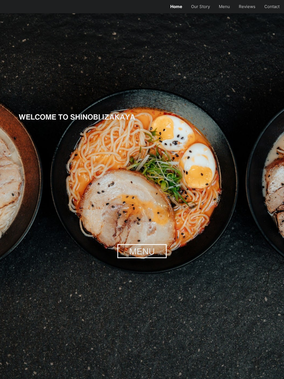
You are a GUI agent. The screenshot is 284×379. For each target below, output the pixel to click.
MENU (142, 251)
